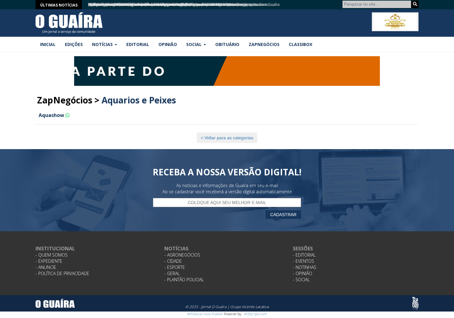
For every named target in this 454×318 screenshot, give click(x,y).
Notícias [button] (103, 44)
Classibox (300, 44)
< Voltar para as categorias (227, 137)
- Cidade (173, 261)
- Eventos (303, 261)
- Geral (172, 273)
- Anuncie (46, 267)
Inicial (48, 44)
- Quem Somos (52, 255)
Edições (74, 44)
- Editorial (304, 255)
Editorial (137, 44)
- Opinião (302, 273)
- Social (301, 279)
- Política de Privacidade (62, 273)
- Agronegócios (182, 255)
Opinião (167, 44)
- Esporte (174, 267)
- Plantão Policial (184, 279)
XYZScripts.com (255, 314)
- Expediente (49, 261)
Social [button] (194, 44)
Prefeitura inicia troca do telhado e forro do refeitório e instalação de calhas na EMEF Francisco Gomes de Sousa (178, 4)
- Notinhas (304, 267)
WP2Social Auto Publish (205, 314)
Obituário (227, 44)
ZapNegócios (264, 44)
